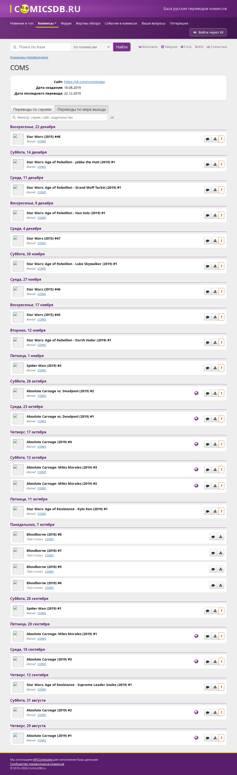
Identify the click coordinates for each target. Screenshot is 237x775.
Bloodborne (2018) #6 (44, 583)
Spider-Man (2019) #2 (44, 365)
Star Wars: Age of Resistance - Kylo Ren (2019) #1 (67, 509)
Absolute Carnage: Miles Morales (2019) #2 (62, 483)
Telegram (171, 47)
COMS (41, 141)
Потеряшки (179, 23)
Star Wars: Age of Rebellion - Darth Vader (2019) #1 (69, 340)
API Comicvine (43, 760)
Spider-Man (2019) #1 (44, 608)
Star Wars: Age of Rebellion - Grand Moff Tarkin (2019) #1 (74, 187)
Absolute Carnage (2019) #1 (49, 735)
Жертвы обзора (88, 23)
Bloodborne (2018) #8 (44, 534)
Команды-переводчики (29, 57)
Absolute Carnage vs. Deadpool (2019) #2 (60, 391)
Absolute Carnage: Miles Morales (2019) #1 (62, 634)
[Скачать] (215, 138)
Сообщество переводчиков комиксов (37, 764)
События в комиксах (121, 23)
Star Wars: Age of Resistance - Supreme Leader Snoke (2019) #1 (79, 684)
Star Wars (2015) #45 (43, 314)
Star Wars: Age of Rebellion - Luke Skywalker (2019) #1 (72, 264)
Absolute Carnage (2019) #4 (49, 442)
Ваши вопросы (153, 23)
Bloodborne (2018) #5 (44, 567)
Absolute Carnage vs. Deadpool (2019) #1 (60, 416)
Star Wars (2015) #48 (43, 136)
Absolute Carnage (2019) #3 (49, 659)
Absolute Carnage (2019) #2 (49, 710)
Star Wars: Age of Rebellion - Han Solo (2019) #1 (66, 213)
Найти (122, 46)
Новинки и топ (22, 23)
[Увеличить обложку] (18, 138)
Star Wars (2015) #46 (43, 289)
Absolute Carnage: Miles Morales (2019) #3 (62, 467)
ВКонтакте (150, 47)
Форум (66, 23)
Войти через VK (211, 32)
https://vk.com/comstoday (84, 82)
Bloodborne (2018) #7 (44, 550)
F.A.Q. (187, 47)
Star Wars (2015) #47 (43, 238)
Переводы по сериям (32, 109)
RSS (200, 47)
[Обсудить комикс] (208, 138)
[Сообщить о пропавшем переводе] (222, 138)
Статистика (218, 47)
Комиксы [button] (46, 23)
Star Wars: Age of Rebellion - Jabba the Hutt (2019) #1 (71, 162)
